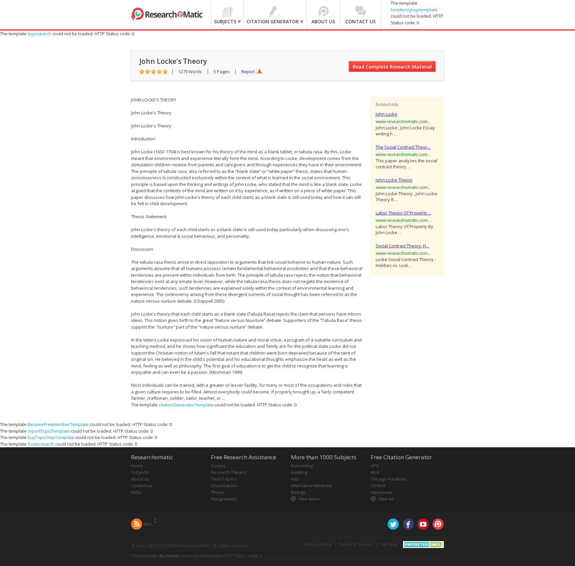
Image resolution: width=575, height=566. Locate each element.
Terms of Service (356, 544)
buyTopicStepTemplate (51, 437)
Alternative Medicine (311, 486)
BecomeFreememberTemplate (58, 424)
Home (137, 466)
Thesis (217, 492)
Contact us (141, 486)
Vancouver (382, 492)
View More (308, 499)
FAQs (136, 492)
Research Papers (228, 472)
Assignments (224, 499)
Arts (295, 479)
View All (385, 499)
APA (375, 466)
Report (248, 71)
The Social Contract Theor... (403, 147)
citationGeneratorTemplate (186, 405)
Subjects (139, 472)
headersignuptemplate (414, 10)
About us (140, 479)
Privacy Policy (318, 544)
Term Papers (224, 479)
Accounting (302, 466)
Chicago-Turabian (388, 479)
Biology (298, 492)
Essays (218, 466)
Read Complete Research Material (392, 67)
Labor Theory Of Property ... (403, 213)
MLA (375, 472)
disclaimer (169, 556)
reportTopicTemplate (49, 431)
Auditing (299, 472)
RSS (148, 524)
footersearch (41, 444)
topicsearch (39, 34)
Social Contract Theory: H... (402, 246)
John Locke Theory (394, 180)
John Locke (386, 114)
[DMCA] (423, 544)
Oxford (378, 486)
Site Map (389, 544)
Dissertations (224, 486)
